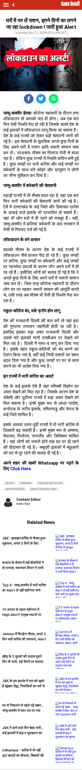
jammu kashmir (14, 488)
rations (9, 483)
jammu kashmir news (44, 488)
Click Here (20, 468)
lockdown (25, 483)
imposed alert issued (50, 483)
